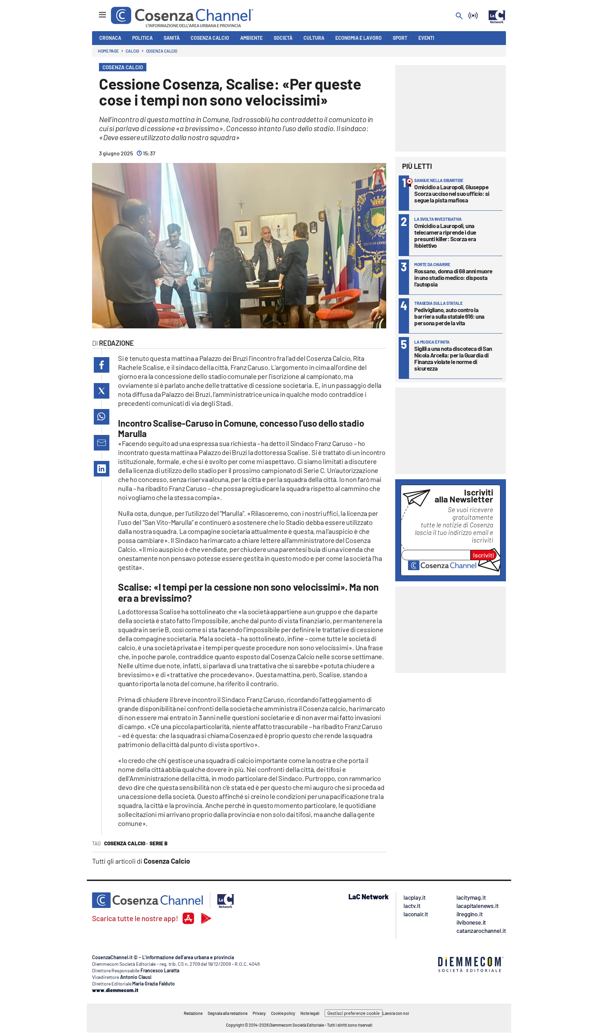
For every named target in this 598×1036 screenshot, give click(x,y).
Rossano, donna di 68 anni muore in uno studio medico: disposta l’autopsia (453, 277)
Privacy (259, 1013)
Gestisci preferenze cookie (353, 1013)
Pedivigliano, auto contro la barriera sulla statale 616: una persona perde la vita (449, 316)
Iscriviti (483, 555)
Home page (108, 50)
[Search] (459, 16)
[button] (101, 364)
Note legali (309, 1013)
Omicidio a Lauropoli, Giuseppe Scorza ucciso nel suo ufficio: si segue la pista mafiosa (451, 193)
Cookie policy (283, 1013)
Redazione (193, 1013)
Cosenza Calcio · (126, 843)
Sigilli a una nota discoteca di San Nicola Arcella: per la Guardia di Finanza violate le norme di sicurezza (453, 358)
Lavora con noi (395, 1013)
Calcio (132, 50)
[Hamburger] (96, 12)
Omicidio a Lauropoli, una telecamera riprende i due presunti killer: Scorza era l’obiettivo (445, 235)
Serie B (158, 843)
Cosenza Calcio (162, 50)
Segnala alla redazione (227, 1013)
